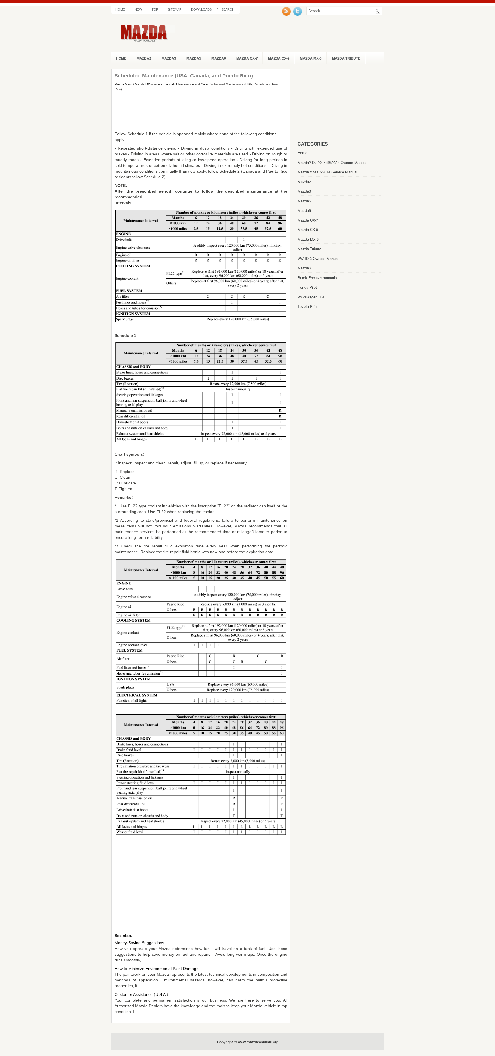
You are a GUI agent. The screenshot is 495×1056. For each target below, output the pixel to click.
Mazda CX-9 (279, 58)
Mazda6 (218, 58)
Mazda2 (144, 58)
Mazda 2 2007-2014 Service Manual (327, 172)
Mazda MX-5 (311, 58)
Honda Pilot (307, 287)
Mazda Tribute (346, 58)
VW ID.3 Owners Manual (318, 258)
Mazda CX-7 (247, 58)
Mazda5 (193, 58)
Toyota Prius (308, 306)
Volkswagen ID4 (311, 297)
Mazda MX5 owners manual (154, 84)
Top (155, 9)
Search (227, 9)
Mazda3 (169, 58)
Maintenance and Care (192, 84)
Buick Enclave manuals (317, 277)
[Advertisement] (201, 111)
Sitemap (174, 9)
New (138, 9)
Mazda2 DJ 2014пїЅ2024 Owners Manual (332, 162)
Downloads (201, 9)
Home (120, 9)
